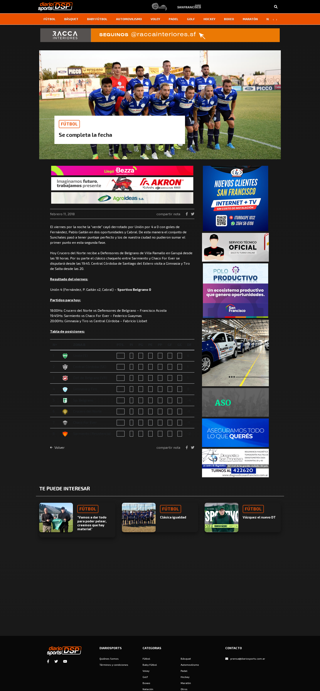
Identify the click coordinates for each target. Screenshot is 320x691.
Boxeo (229, 19)
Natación (148, 689)
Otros (184, 689)
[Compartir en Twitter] (192, 214)
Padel (173, 19)
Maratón (250, 19)
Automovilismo (129, 19)
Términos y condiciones (113, 664)
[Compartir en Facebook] (187, 214)
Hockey (209, 19)
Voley (155, 19)
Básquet (71, 19)
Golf (191, 19)
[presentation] (273, 19)
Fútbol (50, 19)
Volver (59, 447)
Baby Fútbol (97, 19)
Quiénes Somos (109, 658)
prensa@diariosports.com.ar (247, 658)
